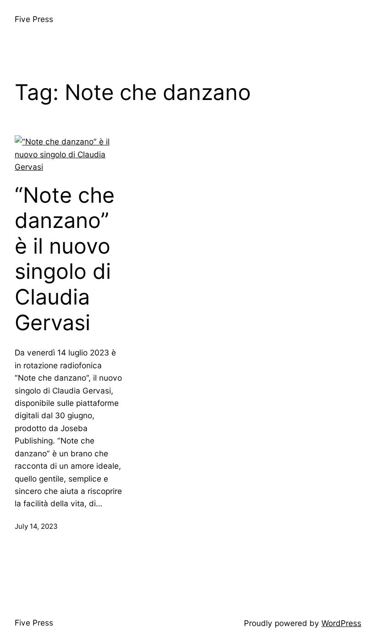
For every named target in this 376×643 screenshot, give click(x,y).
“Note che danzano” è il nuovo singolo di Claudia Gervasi (65, 259)
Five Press (34, 19)
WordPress (341, 623)
